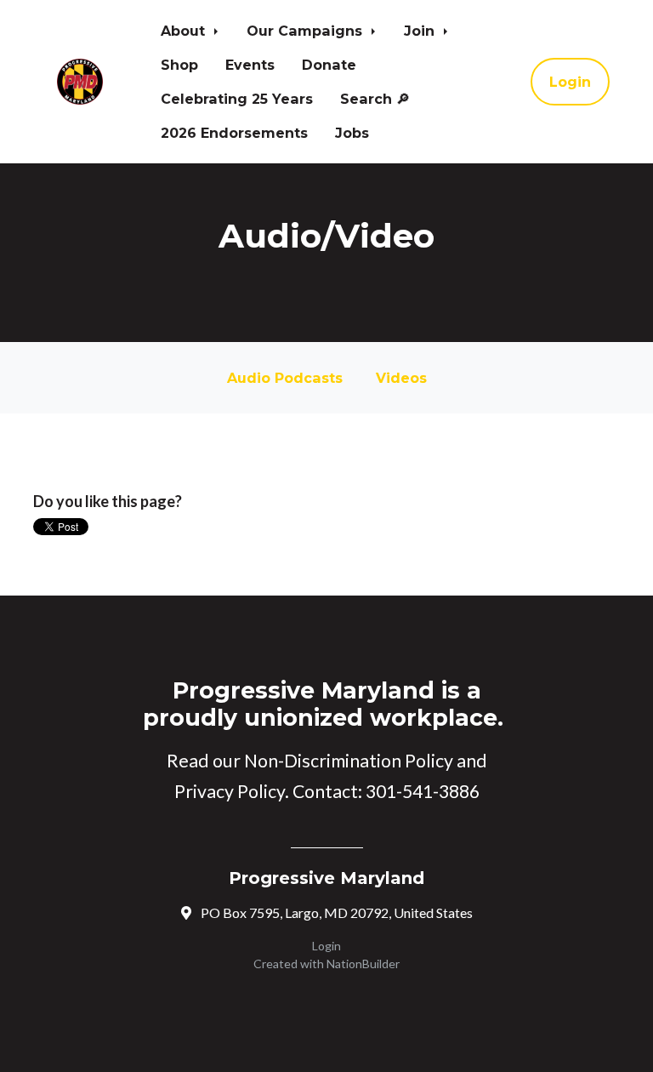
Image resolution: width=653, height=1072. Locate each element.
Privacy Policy (229, 791)
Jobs (352, 132)
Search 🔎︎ (375, 98)
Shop (179, 64)
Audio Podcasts (285, 377)
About (185, 30)
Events (250, 64)
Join (421, 30)
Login (570, 81)
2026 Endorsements (234, 132)
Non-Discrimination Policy (348, 761)
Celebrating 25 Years (237, 98)
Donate (329, 64)
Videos (401, 377)
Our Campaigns (306, 30)
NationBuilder (363, 963)
